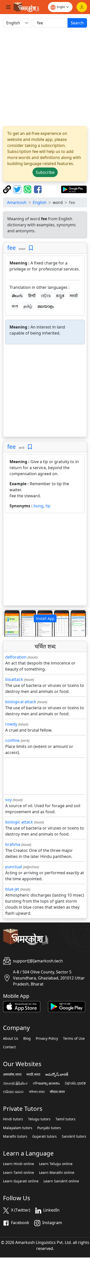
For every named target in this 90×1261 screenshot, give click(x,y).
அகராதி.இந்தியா (15, 1083)
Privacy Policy (47, 1038)
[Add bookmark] (31, 248)
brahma (12, 844)
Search (77, 23)
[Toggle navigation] (8, 7)
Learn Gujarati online (20, 1181)
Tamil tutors (66, 1119)
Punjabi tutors (49, 1128)
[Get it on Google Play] (74, 189)
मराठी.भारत (33, 1074)
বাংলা (15, 306)
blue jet (12, 889)
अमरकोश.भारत (12, 1074)
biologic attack (19, 822)
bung (39, 506)
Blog (27, 1038)
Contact (9, 1047)
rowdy (11, 724)
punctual (13, 866)
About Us (10, 1038)
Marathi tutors (15, 1136)
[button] (9, 623)
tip (48, 506)
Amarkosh (16, 202)
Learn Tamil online (18, 1173)
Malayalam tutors (17, 1128)
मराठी (74, 295)
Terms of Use (74, 1038)
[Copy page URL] (7, 189)
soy (8, 799)
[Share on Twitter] (17, 189)
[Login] (81, 7)
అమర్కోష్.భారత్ (56, 1074)
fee (11, 248)
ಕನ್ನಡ (60, 295)
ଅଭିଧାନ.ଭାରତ (13, 1092)
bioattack (14, 679)
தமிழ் (28, 306)
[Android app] (66, 1006)
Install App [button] (45, 618)
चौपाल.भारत (57, 1092)
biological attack (20, 701)
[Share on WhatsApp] (28, 189)
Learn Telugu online (55, 1164)
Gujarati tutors (44, 1136)
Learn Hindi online (18, 1164)
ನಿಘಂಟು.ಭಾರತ (75, 1083)
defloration (15, 657)
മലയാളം (46, 306)
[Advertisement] (45, 77)
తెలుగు (17, 295)
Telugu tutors (39, 1119)
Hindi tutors (13, 1119)
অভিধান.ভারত (37, 1092)
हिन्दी (32, 295)
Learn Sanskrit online (61, 1181)
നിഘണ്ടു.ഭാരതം (46, 1083)
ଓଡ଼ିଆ (45, 295)
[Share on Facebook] (38, 189)
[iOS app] (21, 1006)
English (39, 202)
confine (12, 740)
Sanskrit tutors (74, 1136)
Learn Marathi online (56, 1173)
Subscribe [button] (45, 172)
